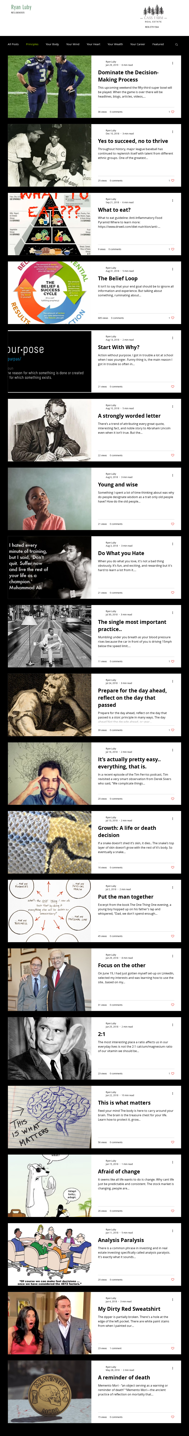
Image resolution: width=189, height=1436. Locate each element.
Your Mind (72, 44)
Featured (158, 44)
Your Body (52, 44)
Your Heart (93, 44)
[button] (176, 45)
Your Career (137, 44)
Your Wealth (115, 44)
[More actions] (174, 63)
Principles (32, 44)
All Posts (13, 44)
